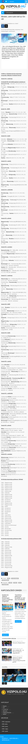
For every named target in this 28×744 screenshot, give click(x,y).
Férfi (10, 582)
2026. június (5, 726)
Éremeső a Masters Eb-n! (19, 642)
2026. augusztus (6, 721)
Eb (8, 578)
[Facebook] (2, 26)
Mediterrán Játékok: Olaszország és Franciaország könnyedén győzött (19, 660)
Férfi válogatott (15, 578)
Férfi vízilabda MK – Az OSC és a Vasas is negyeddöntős (18, 652)
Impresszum (5, 740)
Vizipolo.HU (17, 691)
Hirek (15, 582)
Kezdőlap (5, 738)
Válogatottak (5, 584)
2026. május (5, 728)
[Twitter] (6, 26)
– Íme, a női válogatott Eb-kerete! (10, 46)
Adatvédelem (14, 738)
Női (20, 582)
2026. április (5, 731)
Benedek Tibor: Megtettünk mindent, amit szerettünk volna (13, 51)
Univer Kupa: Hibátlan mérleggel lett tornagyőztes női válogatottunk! (12, 56)
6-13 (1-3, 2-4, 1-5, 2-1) (19, 104)
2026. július (5, 724)
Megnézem (5, 635)
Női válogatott (5, 580)
